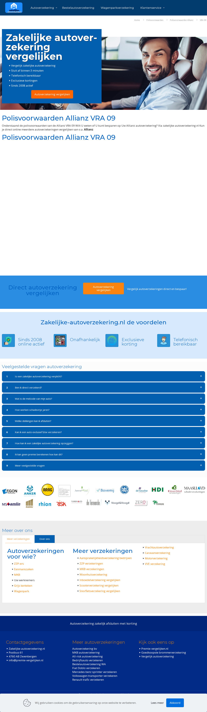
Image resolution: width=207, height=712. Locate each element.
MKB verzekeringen (92, 569)
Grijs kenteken (23, 585)
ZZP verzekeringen (91, 563)
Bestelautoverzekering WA (89, 664)
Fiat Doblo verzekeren (86, 668)
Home (137, 20)
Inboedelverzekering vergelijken (100, 580)
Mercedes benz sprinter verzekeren (94, 672)
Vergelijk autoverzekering (157, 656)
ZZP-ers (19, 563)
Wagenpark (21, 591)
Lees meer (157, 703)
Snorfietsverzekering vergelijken (100, 591)
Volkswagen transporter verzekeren (94, 676)
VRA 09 (203, 20)
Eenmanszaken (23, 569)
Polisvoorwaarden (155, 20)
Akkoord (175, 703)
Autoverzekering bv (84, 648)
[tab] (18, 539)
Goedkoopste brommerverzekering (163, 652)
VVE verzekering (155, 564)
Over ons (44, 538)
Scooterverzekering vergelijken (99, 585)
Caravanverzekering (157, 553)
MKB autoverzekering (86, 652)
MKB (17, 574)
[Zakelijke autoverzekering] (13, 7)
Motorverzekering (156, 558)
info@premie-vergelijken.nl (26, 660)
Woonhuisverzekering (93, 574)
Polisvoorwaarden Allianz (181, 20)
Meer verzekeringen (18, 538)
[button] (103, 376)
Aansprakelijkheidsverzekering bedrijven (106, 558)
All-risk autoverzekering (87, 656)
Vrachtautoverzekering (159, 547)
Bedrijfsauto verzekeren (87, 660)
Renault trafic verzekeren (88, 679)
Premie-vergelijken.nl (154, 648)
